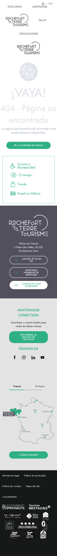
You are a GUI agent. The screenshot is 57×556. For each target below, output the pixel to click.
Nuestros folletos (28, 193)
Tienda (21, 184)
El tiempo (25, 175)
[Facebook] (14, 357)
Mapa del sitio (33, 486)
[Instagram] (24, 357)
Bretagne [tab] (40, 386)
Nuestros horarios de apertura (31, 272)
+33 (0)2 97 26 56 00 (31, 260)
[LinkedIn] (33, 357)
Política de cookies (11, 486)
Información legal (10, 475)
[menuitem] (14, 6)
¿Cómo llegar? (28, 455)
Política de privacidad (35, 475)
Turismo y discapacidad (26, 166)
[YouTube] (42, 357)
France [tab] (17, 386)
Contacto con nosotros (31, 285)
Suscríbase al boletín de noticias (28, 337)
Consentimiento (9, 496)
